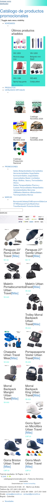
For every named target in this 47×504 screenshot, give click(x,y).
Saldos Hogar (29, 173)
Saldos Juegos (27, 175)
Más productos (17, 85)
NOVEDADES (10, 23)
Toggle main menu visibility (13, 20)
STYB (15, 204)
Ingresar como (5, 2)
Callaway (24, 201)
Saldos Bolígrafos (20, 171)
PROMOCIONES (11, 166)
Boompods (17, 201)
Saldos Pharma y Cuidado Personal (26, 186)
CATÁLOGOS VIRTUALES (15, 90)
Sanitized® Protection (26, 206)
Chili (30, 201)
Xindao (37, 206)
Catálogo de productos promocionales (22, 13)
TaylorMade (30, 204)
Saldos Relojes (32, 187)
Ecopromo (35, 201)
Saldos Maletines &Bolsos (26, 192)
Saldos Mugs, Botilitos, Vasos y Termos (26, 179)
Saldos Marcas (27, 195)
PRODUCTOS (10, 87)
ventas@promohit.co (14, 494)
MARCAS (8, 197)
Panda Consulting (29, 483)
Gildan (41, 201)
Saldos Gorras (32, 171)
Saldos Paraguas (19, 185)
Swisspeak (22, 204)
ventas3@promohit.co (31, 494)
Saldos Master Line (27, 178)
